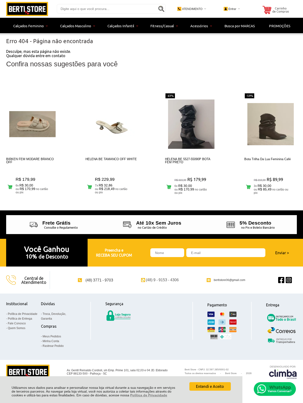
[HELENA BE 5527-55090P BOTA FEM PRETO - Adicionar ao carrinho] (169, 187)
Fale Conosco (17, 323)
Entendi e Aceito (210, 386)
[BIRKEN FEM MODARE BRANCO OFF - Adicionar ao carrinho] (10, 187)
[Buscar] (161, 8)
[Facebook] (281, 280)
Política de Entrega (20, 318)
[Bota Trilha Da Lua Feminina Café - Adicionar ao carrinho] (248, 187)
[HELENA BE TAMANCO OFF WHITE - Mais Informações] (112, 124)
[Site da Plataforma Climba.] (283, 372)
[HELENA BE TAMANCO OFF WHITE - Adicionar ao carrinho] (89, 187)
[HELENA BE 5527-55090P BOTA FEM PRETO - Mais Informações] (191, 124)
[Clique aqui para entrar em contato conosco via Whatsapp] (275, 389)
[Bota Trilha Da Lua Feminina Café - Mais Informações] (270, 124)
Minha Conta (51, 341)
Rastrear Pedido (53, 346)
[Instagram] (288, 280)
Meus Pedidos (52, 336)
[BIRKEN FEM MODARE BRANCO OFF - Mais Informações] (32, 124)
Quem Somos (16, 328)
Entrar (232, 9)
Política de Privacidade (148, 395)
